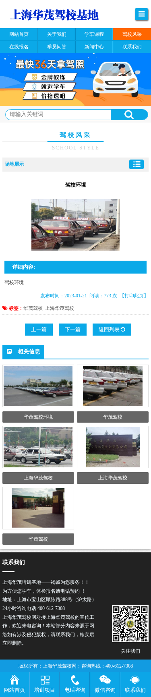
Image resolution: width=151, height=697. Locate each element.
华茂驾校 (33, 308)
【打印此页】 (134, 296)
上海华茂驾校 (59, 308)
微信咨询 (105, 690)
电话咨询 (74, 690)
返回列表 (110, 329)
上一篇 (39, 329)
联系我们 (135, 690)
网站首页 (14, 690)
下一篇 (73, 329)
